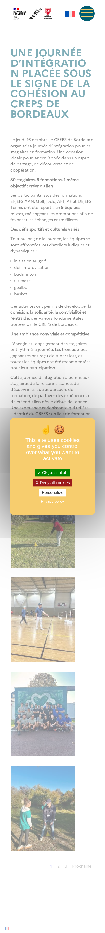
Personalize (52, 492)
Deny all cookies (54, 482)
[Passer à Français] (70, 13)
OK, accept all (54, 473)
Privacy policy (52, 501)
